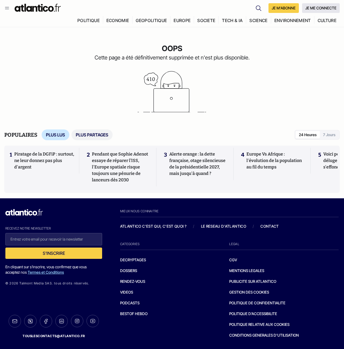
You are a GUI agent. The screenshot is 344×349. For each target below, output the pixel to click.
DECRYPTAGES (133, 260)
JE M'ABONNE (284, 8)
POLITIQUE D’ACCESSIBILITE (253, 313)
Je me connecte (320, 8)
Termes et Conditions (46, 272)
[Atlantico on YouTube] (93, 321)
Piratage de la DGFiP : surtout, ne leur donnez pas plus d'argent (44, 160)
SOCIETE (206, 20)
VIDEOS (126, 292)
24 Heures (308, 134)
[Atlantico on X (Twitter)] (30, 321)
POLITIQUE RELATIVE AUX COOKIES (259, 324)
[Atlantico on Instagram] (77, 321)
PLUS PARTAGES (92, 135)
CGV (233, 260)
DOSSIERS (128, 270)
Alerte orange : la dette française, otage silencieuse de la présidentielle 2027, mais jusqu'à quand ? (197, 163)
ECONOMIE (117, 20)
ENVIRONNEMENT (292, 20)
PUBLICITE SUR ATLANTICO (252, 281)
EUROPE (182, 20)
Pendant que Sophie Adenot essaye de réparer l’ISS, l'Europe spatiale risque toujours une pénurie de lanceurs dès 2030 (120, 166)
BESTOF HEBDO (134, 313)
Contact (269, 226)
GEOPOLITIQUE (151, 20)
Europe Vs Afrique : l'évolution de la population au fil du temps (274, 160)
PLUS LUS (55, 135)
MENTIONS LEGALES (246, 270)
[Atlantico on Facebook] (46, 321)
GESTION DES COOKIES (249, 292)
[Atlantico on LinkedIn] (61, 321)
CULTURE (327, 20)
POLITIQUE (88, 20)
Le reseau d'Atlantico (223, 226)
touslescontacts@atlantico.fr (54, 336)
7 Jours (329, 134)
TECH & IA (232, 20)
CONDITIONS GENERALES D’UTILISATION (264, 335)
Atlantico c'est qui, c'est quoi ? (153, 226)
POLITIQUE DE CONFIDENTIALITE (257, 303)
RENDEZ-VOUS (132, 281)
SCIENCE (258, 20)
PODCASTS (129, 303)
